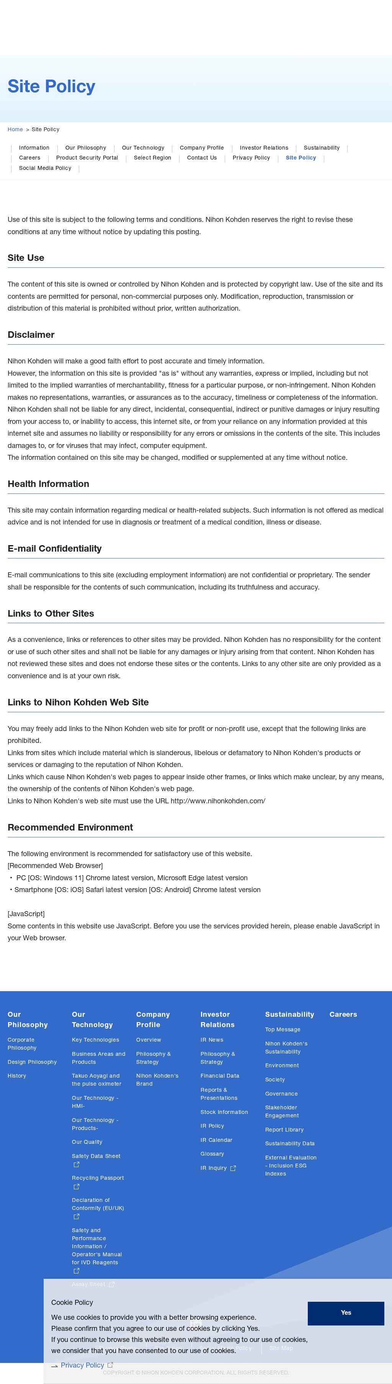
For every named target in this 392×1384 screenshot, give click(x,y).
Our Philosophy (85, 148)
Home (15, 130)
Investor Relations (264, 148)
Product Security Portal (87, 158)
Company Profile (202, 148)
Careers (30, 158)
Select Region (153, 158)
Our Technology (143, 148)
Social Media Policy (45, 168)
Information (34, 148)
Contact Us (202, 158)
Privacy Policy (251, 158)
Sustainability (322, 148)
